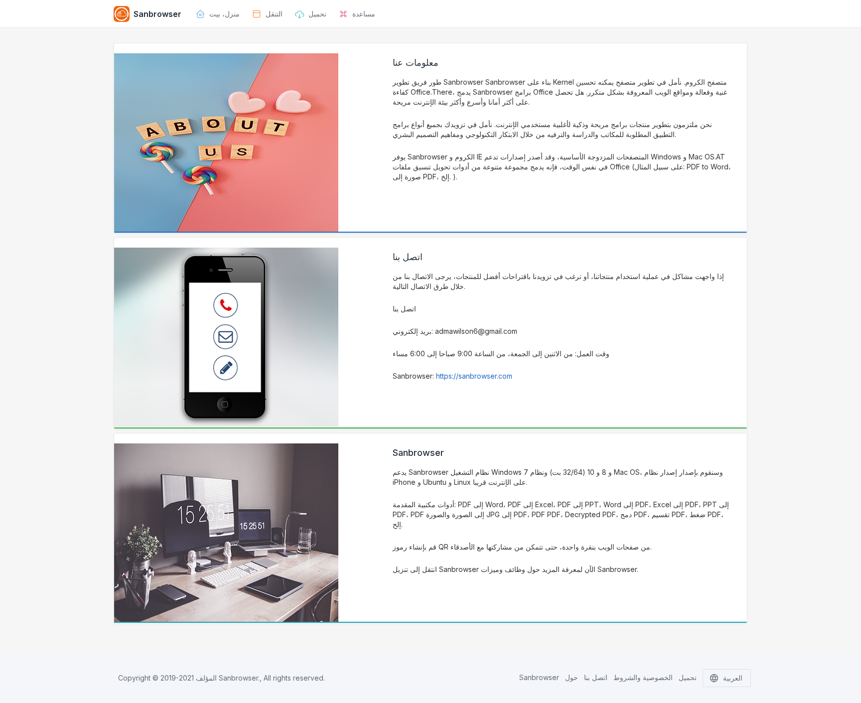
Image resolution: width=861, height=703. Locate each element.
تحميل (688, 677)
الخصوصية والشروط (643, 677)
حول (571, 677)
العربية (732, 678)
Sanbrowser (539, 677)
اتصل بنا (595, 677)
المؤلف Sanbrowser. (228, 678)
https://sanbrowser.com (474, 376)
